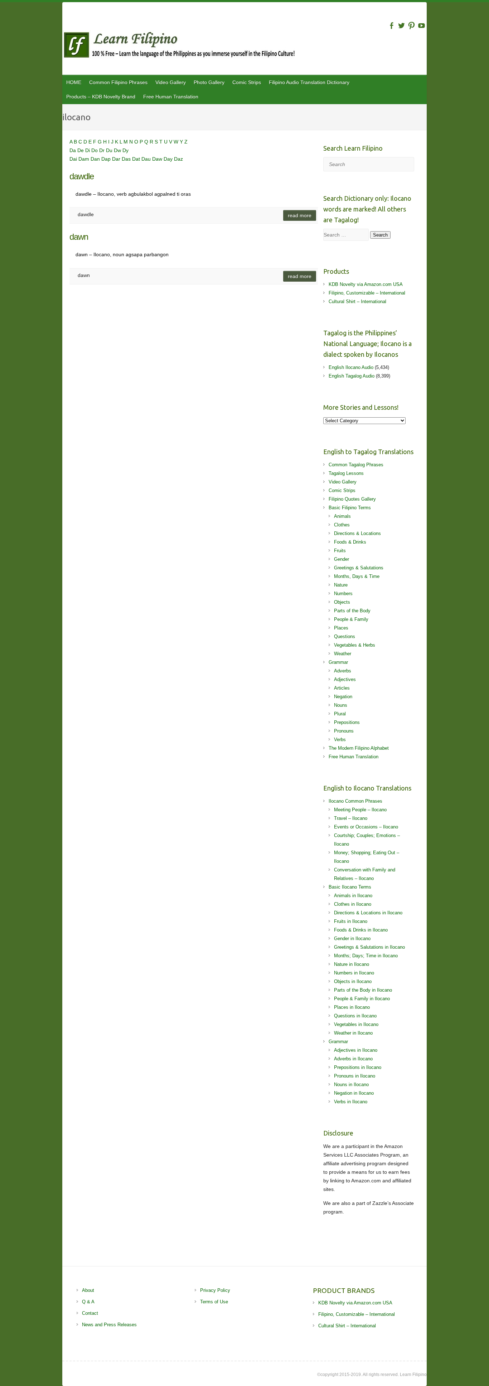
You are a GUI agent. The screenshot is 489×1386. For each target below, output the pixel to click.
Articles (342, 688)
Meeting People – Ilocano (360, 809)
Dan (96, 159)
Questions (344, 636)
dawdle (81, 176)
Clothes (342, 524)
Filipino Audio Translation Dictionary (309, 82)
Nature (341, 585)
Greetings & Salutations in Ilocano (369, 947)
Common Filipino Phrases (118, 82)
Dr (102, 150)
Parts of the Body (352, 610)
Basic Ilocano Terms (350, 887)
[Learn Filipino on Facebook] (391, 25)
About (88, 1290)
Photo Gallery (209, 82)
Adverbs (342, 670)
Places (341, 628)
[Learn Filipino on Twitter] (401, 25)
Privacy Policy (215, 1290)
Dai (73, 159)
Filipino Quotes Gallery (352, 499)
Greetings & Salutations (358, 567)
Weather (342, 653)
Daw (158, 159)
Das (127, 159)
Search (380, 235)
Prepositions (347, 722)
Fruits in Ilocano (350, 921)
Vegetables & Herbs (354, 645)
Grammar (338, 662)
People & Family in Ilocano (362, 998)
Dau (146, 159)
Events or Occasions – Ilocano (366, 827)
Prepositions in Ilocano (357, 1067)
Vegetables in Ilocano (356, 1024)
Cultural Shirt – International (357, 301)
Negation (343, 696)
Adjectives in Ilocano (355, 1050)
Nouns (340, 705)
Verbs (340, 739)
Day (169, 159)
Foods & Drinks (350, 542)
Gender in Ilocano (352, 938)
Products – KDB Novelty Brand (100, 96)
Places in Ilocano (352, 1007)
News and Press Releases (109, 1324)
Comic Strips (246, 82)
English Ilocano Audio (351, 367)
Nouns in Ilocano (351, 1084)
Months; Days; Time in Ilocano (366, 955)
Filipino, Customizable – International (367, 293)
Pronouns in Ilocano (354, 1076)
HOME (73, 82)
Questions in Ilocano (355, 1015)
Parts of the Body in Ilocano (363, 990)
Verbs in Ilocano (350, 1101)
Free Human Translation (170, 96)
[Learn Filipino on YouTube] (421, 25)
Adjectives (345, 679)
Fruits (340, 550)
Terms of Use (214, 1301)
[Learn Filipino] (244, 46)
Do (95, 150)
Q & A (88, 1301)
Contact (90, 1313)
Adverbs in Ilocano (353, 1058)
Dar (117, 159)
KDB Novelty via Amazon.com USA (366, 284)
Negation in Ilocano (354, 1093)
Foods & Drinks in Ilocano (361, 930)
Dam (84, 159)
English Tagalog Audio (351, 376)
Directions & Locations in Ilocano (368, 912)
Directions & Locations (357, 533)
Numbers (343, 593)
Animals (342, 516)
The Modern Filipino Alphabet (359, 748)
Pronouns (344, 731)
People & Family (351, 619)
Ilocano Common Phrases (355, 801)
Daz (178, 159)
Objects (342, 602)
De (81, 150)
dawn (78, 237)
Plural (340, 713)
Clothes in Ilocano (352, 904)
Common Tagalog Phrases (356, 464)
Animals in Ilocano (353, 895)
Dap (106, 159)
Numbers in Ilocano (354, 973)
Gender (341, 559)
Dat (136, 159)
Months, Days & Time (356, 576)
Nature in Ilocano (351, 964)
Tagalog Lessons (346, 473)
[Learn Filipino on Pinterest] (411, 25)
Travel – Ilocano (350, 818)
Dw (118, 150)
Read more (299, 215)
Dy (125, 150)
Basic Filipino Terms (350, 507)
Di (88, 150)
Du (110, 150)
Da (73, 150)
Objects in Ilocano (353, 981)
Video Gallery (170, 82)
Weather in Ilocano (353, 1033)
